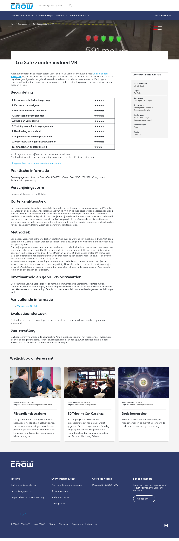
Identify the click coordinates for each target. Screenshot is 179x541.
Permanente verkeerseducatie (66, 485)
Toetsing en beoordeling (23, 485)
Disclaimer (63, 524)
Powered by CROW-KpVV (105, 485)
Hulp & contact (163, 15)
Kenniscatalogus (44, 15)
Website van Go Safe (27, 306)
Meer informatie (78, 15)
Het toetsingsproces (21, 491)
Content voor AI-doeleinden (84, 524)
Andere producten (60, 497)
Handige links (58, 503)
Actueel (60, 15)
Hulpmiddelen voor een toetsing (27, 497)
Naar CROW (39, 524)
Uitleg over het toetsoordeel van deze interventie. (36, 163)
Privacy (52, 524)
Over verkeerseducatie (22, 15)
